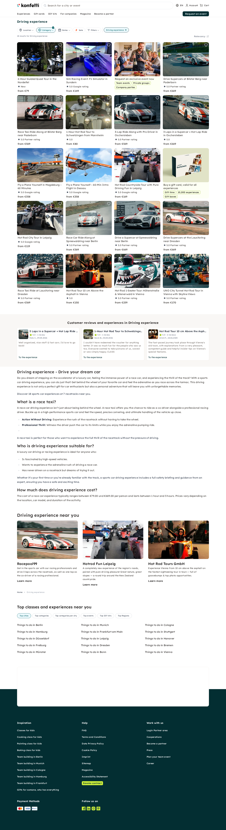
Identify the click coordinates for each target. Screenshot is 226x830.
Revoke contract (92, 783)
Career (150, 763)
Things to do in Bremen (159, 645)
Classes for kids (26, 730)
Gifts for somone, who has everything (38, 789)
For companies (68, 13)
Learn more (24, 580)
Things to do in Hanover (159, 638)
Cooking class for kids (29, 737)
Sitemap (86, 763)
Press (150, 750)
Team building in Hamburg (32, 776)
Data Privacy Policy (93, 743)
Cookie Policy (89, 750)
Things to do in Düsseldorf (33, 638)
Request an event (195, 13)
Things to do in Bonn (93, 652)
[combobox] (107, 6)
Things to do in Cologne (159, 624)
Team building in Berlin (30, 756)
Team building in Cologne (31, 770)
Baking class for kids (28, 750)
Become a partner (104, 13)
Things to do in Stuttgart (160, 631)
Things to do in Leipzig (95, 638)
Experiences (23, 13)
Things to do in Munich (95, 624)
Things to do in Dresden (95, 645)
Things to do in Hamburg (32, 631)
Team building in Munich (30, 763)
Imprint (86, 756)
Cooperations (154, 737)
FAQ (84, 730)
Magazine (85, 13)
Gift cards (39, 13)
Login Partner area (157, 730)
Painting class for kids (29, 743)
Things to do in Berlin (30, 624)
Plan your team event (158, 756)
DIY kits (52, 13)
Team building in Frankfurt (32, 783)
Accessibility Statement (95, 776)
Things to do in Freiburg (31, 645)
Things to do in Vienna (158, 652)
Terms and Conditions (94, 737)
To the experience (28, 357)
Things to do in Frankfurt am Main (102, 631)
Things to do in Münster (31, 652)
